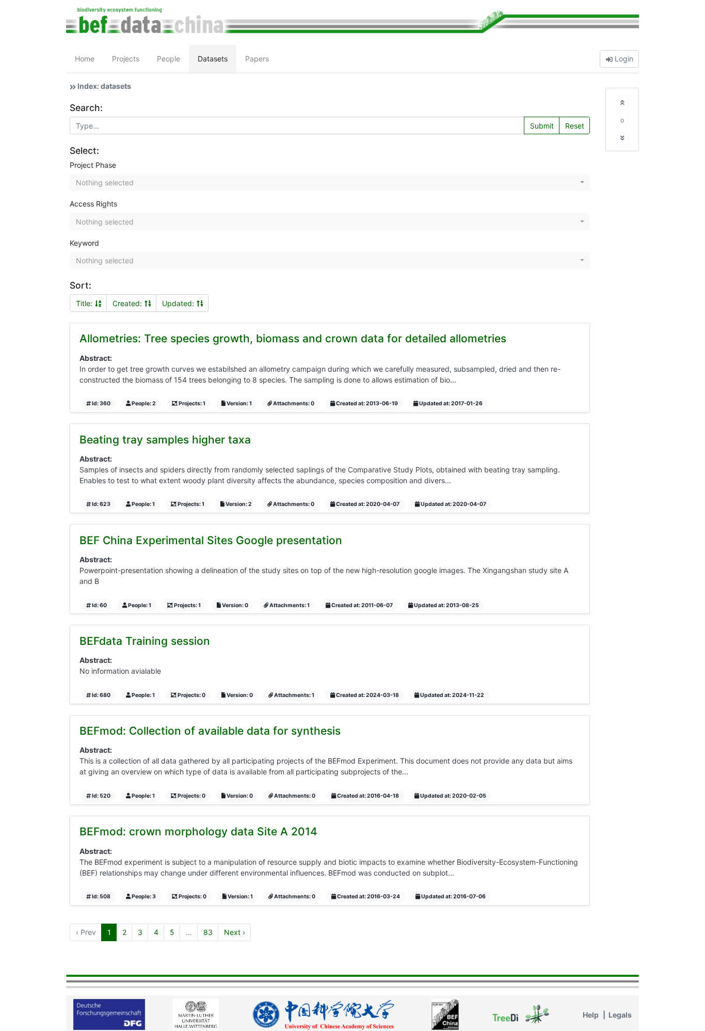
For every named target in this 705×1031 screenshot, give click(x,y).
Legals (620, 1014)
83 (208, 932)
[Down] (622, 138)
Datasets (213, 58)
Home (84, 58)
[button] (330, 183)
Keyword (84, 243)
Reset (574, 125)
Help (591, 1014)
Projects (125, 58)
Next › (234, 932)
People (168, 58)
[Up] (622, 102)
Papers (257, 58)
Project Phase (93, 165)
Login (623, 58)
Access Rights (93, 203)
